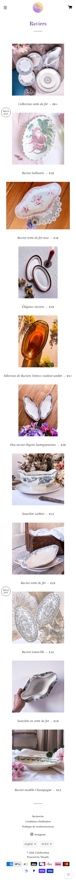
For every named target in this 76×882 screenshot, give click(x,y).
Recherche (38, 816)
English (29, 844)
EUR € (45, 844)
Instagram (40, 834)
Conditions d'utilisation (38, 821)
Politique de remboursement (38, 826)
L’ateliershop (42, 852)
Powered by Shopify (38, 857)
